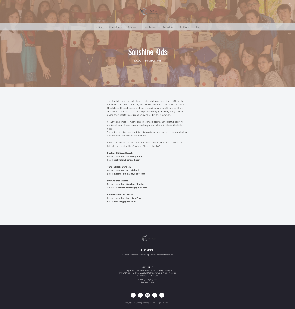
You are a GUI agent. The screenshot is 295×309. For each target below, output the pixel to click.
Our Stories (184, 27)
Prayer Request (149, 27)
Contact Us (168, 27)
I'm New (99, 27)
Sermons (132, 27)
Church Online (115, 27)
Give (198, 27)
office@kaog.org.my (147, 279)
